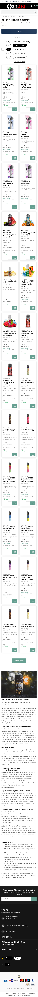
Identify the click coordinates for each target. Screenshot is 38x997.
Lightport (30, 988)
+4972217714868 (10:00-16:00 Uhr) (17, 926)
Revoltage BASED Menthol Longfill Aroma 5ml (9, 528)
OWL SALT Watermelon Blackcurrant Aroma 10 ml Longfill (9, 233)
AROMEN (13, 16)
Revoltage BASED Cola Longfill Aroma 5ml (9, 626)
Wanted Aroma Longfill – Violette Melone (8, 85)
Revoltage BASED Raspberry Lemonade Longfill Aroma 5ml (28, 479)
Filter (18, 31)
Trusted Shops (16, 993)
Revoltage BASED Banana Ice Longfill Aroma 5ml (27, 626)
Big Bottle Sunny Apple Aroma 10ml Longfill (27, 333)
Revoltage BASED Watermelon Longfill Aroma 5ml (27, 382)
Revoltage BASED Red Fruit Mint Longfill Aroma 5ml (9, 479)
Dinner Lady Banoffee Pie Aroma (10, 282)
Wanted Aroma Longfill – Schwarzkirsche (26, 85)
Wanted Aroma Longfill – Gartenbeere (25, 134)
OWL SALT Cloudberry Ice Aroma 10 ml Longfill (28, 232)
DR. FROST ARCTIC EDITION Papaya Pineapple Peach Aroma (27, 283)
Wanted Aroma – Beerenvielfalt (26, 182)
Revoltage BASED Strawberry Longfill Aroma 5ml (27, 431)
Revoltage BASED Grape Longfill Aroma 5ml (10, 577)
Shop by (23, 988)
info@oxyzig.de (10, 931)
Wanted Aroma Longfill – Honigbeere (10, 133)
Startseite (4, 16)
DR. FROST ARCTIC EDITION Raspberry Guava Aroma (9, 333)
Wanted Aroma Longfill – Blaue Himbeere (8, 183)
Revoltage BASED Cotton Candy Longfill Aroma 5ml (27, 577)
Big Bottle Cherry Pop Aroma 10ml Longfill (8, 382)
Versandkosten (6, 100)
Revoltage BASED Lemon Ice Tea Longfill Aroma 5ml (27, 528)
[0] (35, 6)
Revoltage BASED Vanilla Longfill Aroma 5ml (10, 431)
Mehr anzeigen (19, 661)
